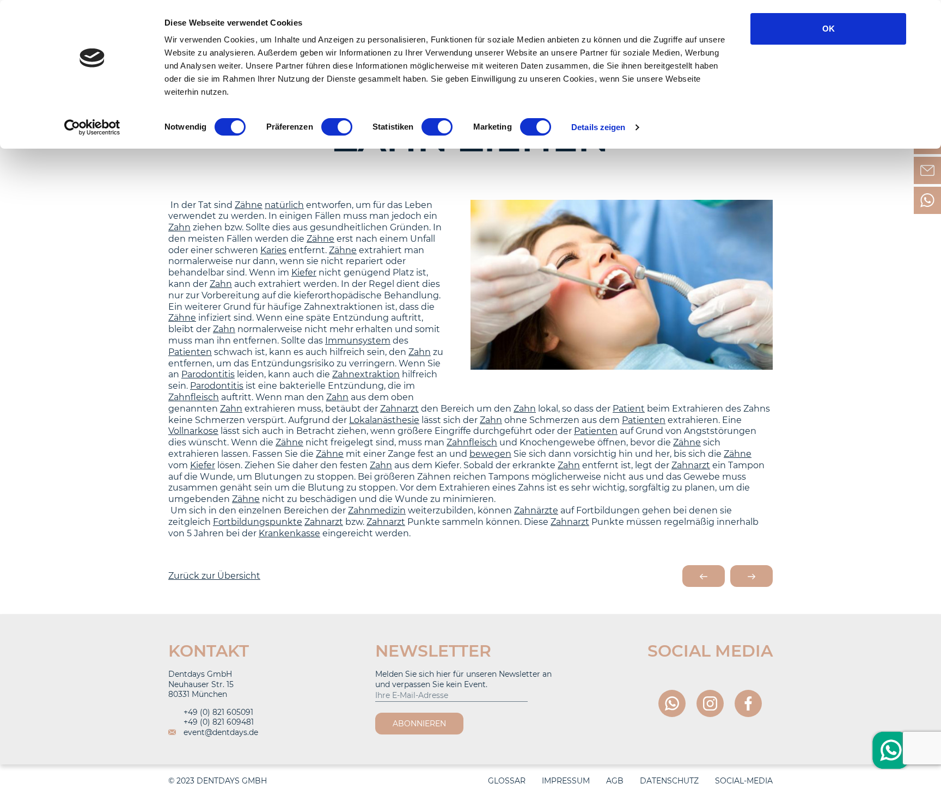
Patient (629, 408)
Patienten (190, 352)
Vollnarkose (193, 431)
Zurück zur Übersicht (214, 576)
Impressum (566, 781)
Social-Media (744, 781)
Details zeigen (598, 127)
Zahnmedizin (377, 510)
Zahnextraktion (366, 374)
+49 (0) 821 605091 (217, 712)
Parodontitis (208, 374)
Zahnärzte (536, 510)
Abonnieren (419, 723)
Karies (273, 250)
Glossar (507, 781)
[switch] (336, 127)
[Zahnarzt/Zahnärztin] (751, 576)
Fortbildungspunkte (257, 522)
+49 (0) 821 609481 (217, 722)
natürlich (284, 205)
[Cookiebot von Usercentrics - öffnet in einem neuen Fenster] (92, 127)
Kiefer (303, 272)
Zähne (248, 205)
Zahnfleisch (193, 397)
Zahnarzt (399, 408)
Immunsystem (357, 340)
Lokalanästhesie (384, 420)
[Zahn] (703, 576)
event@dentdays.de (219, 732)
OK (828, 28)
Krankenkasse (289, 533)
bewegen (490, 454)
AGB (615, 781)
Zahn (179, 227)
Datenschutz (669, 781)
